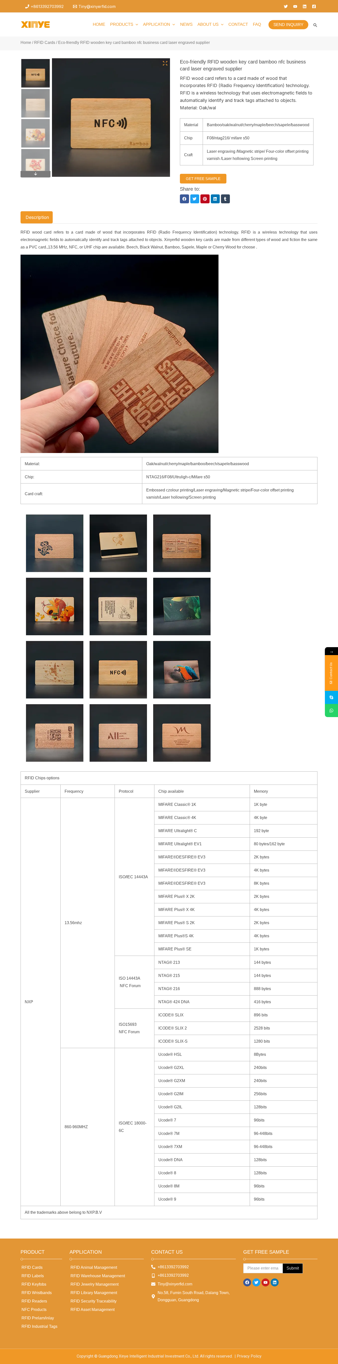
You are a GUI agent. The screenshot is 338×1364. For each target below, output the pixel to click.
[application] (135, 24)
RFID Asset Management (93, 1309)
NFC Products (34, 1309)
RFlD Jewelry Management (95, 1284)
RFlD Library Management (94, 1293)
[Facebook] (314, 6)
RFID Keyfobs (34, 1284)
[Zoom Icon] (165, 63)
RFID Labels (33, 1276)
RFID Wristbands (37, 1293)
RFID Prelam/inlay (38, 1318)
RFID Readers (34, 1301)
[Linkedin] (304, 6)
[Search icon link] (315, 26)
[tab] (37, 217)
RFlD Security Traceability (94, 1301)
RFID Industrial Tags (39, 1326)
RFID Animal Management (94, 1267)
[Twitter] (285, 6)
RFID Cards (44, 42)
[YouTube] (295, 6)
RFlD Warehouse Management (98, 1276)
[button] (184, 198)
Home (26, 42)
